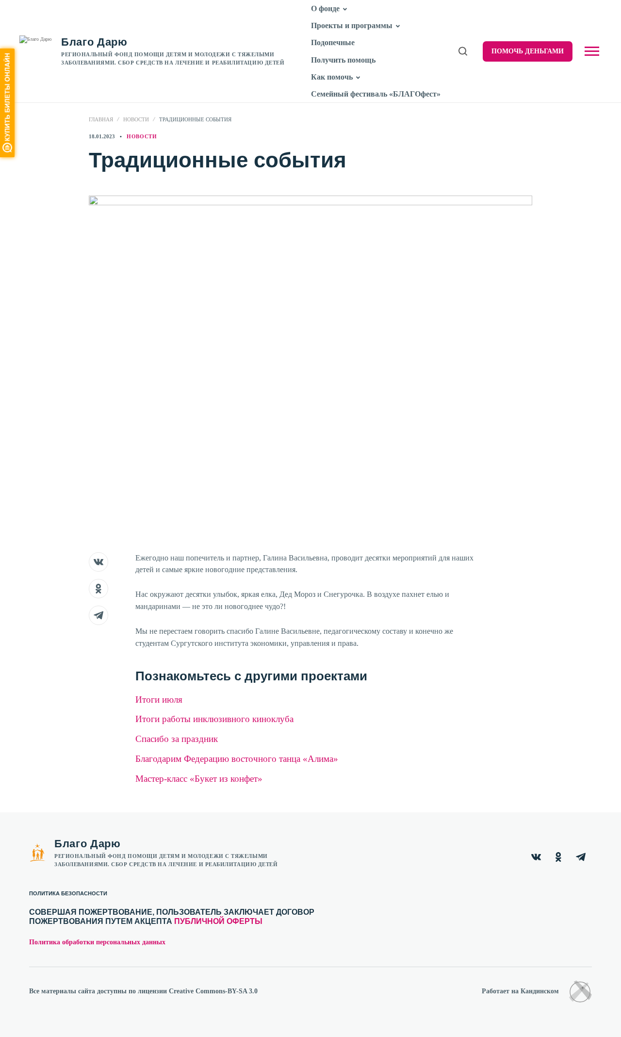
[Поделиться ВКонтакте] (98, 562)
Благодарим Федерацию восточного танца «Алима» (236, 759)
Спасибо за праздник (176, 739)
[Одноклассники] (558, 857)
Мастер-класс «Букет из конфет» (198, 779)
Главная (101, 119)
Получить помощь (343, 60)
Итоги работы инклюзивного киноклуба (214, 719)
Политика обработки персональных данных (97, 942)
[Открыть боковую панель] (592, 51)
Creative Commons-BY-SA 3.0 (213, 991)
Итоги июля (158, 699)
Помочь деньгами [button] (527, 51)
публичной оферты (218, 921)
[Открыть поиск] (463, 51)
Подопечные (333, 42)
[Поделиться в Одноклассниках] (98, 588)
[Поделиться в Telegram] (98, 615)
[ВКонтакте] (536, 857)
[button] (345, 9)
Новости (136, 119)
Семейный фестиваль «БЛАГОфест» (376, 94)
